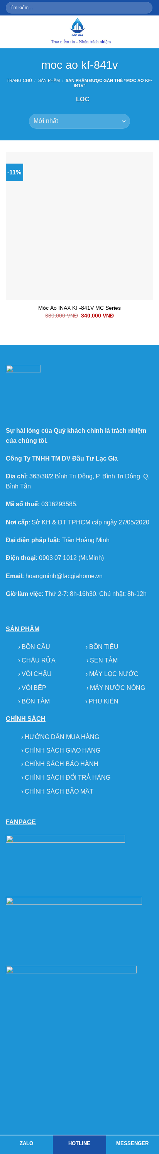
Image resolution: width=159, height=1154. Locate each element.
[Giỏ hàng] (149, 31)
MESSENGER (132, 1143)
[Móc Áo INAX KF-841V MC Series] (79, 226)
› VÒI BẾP (33, 688)
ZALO (26, 1143)
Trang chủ (19, 80)
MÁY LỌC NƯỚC (114, 674)
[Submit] (146, 8)
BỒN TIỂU (103, 647)
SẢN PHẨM (49, 80)
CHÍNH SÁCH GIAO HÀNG (62, 750)
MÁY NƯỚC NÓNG (117, 688)
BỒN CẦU (37, 647)
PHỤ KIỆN (103, 701)
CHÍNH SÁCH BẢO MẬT (59, 791)
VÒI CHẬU (37, 674)
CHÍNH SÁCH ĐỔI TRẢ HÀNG (67, 777)
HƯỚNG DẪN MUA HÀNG (62, 737)
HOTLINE (79, 1143)
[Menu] (10, 31)
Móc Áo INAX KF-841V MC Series (79, 308)
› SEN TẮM (102, 660)
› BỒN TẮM (34, 701)
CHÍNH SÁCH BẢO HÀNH (61, 764)
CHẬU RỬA (39, 660)
